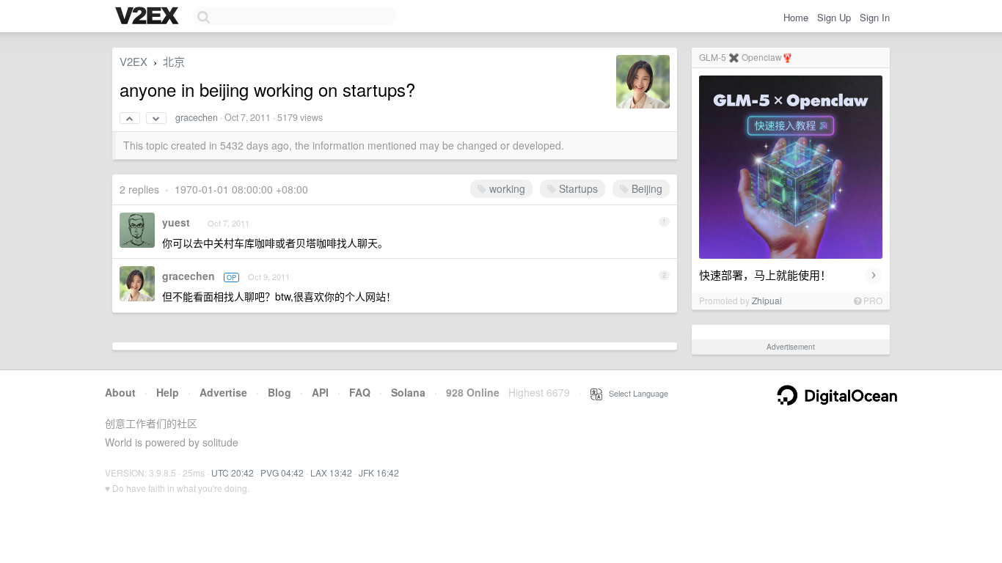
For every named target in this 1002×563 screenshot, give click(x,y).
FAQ (359, 392)
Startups (577, 188)
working (505, 188)
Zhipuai (767, 300)
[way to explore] (149, 16)
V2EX (133, 61)
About (120, 392)
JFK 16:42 (379, 472)
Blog (279, 392)
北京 (174, 61)
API (320, 392)
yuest (176, 222)
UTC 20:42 (232, 472)
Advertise (223, 392)
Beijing (645, 188)
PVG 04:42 (282, 472)
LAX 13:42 (331, 472)
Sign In (875, 17)
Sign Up (834, 17)
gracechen (196, 117)
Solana (408, 392)
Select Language (635, 393)
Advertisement (791, 347)
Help (167, 392)
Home (795, 17)
